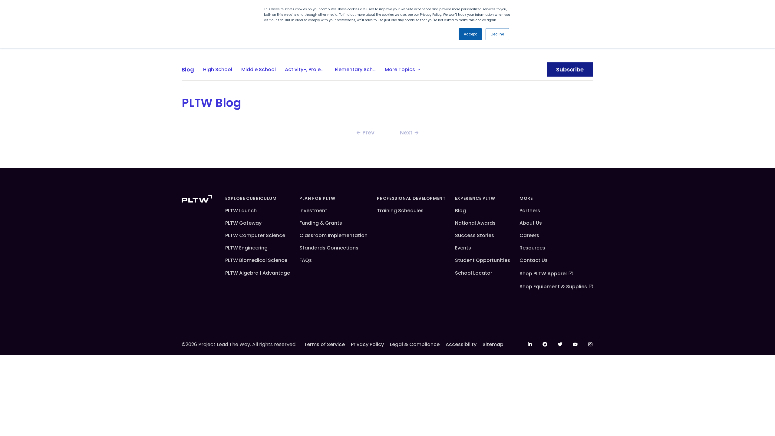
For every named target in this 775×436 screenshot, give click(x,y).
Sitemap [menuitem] (493, 344)
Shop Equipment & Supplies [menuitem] (553, 286)
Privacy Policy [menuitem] (367, 344)
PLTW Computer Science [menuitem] (255, 235)
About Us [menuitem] (530, 223)
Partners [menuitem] (529, 210)
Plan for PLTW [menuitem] (317, 198)
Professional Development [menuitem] (411, 198)
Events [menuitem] (463, 247)
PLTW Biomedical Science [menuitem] (256, 260)
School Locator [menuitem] (473, 272)
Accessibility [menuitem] (461, 344)
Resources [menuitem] (532, 247)
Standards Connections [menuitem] (328, 247)
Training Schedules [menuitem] (400, 210)
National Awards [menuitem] (475, 223)
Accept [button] (470, 34)
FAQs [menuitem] (305, 260)
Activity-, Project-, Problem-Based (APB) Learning (307, 69)
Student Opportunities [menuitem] (482, 260)
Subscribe (570, 69)
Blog (188, 69)
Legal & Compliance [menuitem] (415, 344)
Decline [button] (497, 34)
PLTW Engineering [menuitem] (246, 247)
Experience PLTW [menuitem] (475, 198)
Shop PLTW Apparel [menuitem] (543, 273)
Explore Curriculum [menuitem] (251, 198)
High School (217, 69)
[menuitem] (530, 344)
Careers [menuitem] (529, 235)
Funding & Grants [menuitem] (320, 223)
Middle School (258, 69)
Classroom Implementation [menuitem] (333, 235)
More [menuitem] (526, 198)
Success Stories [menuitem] (474, 235)
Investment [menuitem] (313, 210)
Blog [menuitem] (460, 210)
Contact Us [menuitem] (533, 260)
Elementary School (357, 69)
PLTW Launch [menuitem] (241, 210)
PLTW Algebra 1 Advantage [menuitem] (257, 272)
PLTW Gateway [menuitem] (243, 223)
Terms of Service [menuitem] (324, 344)
